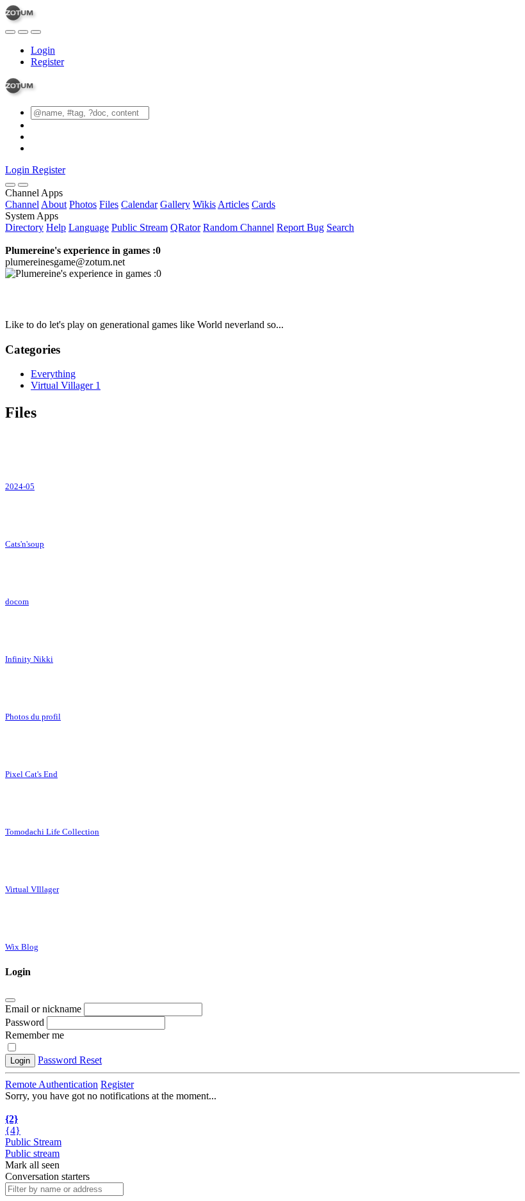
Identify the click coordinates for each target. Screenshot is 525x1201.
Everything (53, 373)
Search (340, 227)
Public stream (32, 1153)
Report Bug (300, 227)
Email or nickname (44, 1008)
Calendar (139, 204)
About (54, 204)
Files (108, 204)
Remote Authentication (51, 1084)
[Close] (23, 185)
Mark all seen (32, 1164)
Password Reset (70, 1060)
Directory (24, 227)
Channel (22, 204)
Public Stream (139, 227)
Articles (233, 204)
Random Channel (238, 227)
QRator (185, 227)
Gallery (175, 204)
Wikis (204, 204)
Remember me (34, 1035)
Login (43, 50)
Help (56, 227)
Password (24, 1022)
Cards (263, 204)
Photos (83, 204)
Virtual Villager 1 (66, 385)
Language (89, 227)
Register (47, 61)
